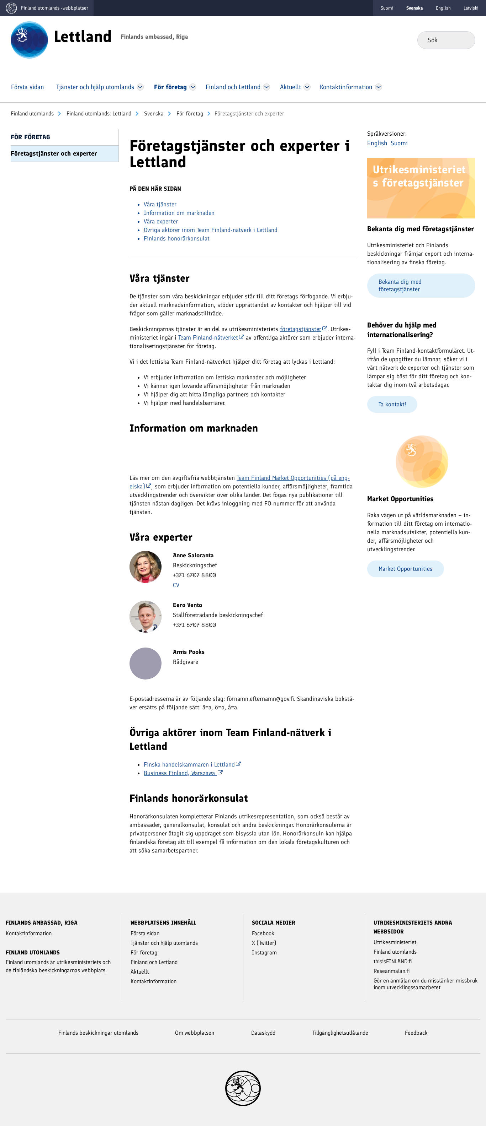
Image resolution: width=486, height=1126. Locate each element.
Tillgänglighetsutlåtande (340, 1032)
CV (176, 585)
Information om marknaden (179, 212)
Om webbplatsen (194, 1032)
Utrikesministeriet (395, 942)
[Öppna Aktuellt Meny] (307, 87)
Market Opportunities (406, 568)
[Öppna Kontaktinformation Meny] (378, 87)
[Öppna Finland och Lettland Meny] (266, 87)
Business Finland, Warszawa (180, 772)
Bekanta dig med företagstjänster (400, 285)
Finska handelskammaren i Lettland (189, 764)
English (443, 8)
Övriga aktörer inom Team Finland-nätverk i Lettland (211, 229)
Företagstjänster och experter (54, 153)
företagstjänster (300, 328)
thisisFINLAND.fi (393, 961)
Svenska (153, 113)
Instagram (264, 952)
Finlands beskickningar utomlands (98, 1032)
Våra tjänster (161, 204)
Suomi (387, 8)
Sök (464, 39)
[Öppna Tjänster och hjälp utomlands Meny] (140, 87)
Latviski (471, 8)
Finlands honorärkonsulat (177, 238)
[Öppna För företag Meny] (193, 87)
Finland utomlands (32, 113)
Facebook (263, 933)
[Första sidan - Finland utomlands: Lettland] (29, 39)
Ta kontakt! (392, 404)
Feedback (416, 1032)
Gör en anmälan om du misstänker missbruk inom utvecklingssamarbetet (426, 984)
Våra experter (161, 221)
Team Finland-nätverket (208, 337)
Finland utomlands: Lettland (98, 113)
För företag (189, 113)
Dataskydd (263, 1032)
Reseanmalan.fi (392, 971)
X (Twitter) (264, 943)
